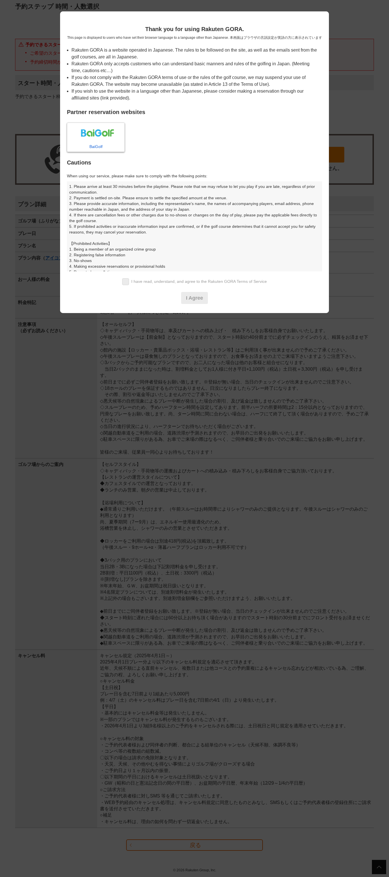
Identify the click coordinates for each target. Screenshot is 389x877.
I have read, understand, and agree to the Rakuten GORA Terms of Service (199, 281)
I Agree (194, 298)
